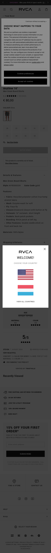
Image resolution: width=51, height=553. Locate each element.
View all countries (26, 302)
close (45, 249)
